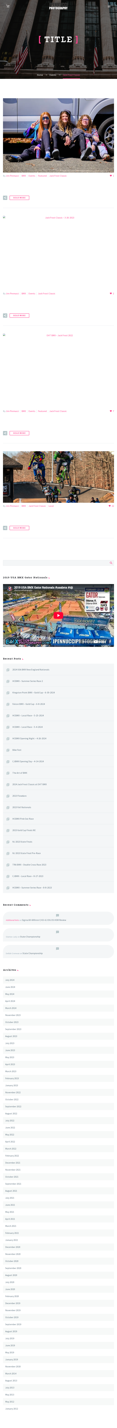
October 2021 (11, 1176)
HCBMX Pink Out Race (23, 818)
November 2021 (13, 1169)
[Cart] (7, 6)
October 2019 (11, 1317)
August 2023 (11, 1036)
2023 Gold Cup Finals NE (24, 830)
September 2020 (13, 1268)
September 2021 (13, 1183)
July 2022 (9, 1120)
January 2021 (11, 1240)
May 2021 (9, 1211)
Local (51, 505)
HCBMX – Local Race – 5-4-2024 (27, 726)
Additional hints (12, 920)
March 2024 (10, 1008)
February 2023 (12, 1078)
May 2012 (9, 1401)
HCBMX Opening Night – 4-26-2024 (29, 738)
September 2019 (13, 1324)
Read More (19, 198)
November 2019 (13, 1310)
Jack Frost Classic (58, 175)
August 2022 (11, 1113)
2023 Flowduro (19, 795)
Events (32, 175)
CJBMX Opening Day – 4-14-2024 (28, 761)
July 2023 (9, 1043)
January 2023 (11, 1085)
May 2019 (9, 1352)
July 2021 (9, 1197)
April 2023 (10, 1064)
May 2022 (9, 1134)
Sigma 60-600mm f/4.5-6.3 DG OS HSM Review (44, 920)
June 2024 (10, 987)
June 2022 (10, 1127)
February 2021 (12, 1232)
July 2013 (9, 1387)
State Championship (30, 936)
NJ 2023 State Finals (22, 841)
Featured (42, 175)
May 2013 (9, 1394)
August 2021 (11, 1190)
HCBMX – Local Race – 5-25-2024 (28, 715)
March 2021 (10, 1225)
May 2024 (9, 994)
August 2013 (11, 1380)
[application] (58, 615)
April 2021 (10, 1218)
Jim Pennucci (12, 175)
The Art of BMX (19, 772)
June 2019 (10, 1345)
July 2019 (9, 1338)
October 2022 (11, 1099)
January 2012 (11, 1408)
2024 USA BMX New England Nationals (30, 669)
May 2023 (9, 1057)
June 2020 (10, 1289)
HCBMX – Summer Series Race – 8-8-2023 (32, 887)
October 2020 (11, 1261)
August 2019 (11, 1331)
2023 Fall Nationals (21, 807)
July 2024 (9, 979)
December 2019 (12, 1303)
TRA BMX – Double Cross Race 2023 (29, 864)
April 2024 (10, 1001)
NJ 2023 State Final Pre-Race (26, 853)
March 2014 (10, 1373)
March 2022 (10, 1148)
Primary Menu (109, 6)
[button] (5, 198)
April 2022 (10, 1141)
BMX (24, 175)
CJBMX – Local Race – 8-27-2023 (27, 876)
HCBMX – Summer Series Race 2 (27, 681)
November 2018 (13, 1366)
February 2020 (12, 1296)
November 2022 (13, 1092)
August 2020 (11, 1275)
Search (111, 563)
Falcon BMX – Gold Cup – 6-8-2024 (28, 704)
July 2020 (9, 1282)
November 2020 (13, 1254)
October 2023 (11, 1022)
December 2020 (12, 1247)
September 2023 (13, 1029)
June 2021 (10, 1204)
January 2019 (11, 1359)
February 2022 (12, 1155)
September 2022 (13, 1106)
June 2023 (10, 1050)
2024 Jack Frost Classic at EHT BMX (29, 784)
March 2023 (10, 1071)
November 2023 (13, 1015)
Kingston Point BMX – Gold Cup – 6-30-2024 (33, 692)
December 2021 (12, 1162)
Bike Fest (16, 749)
